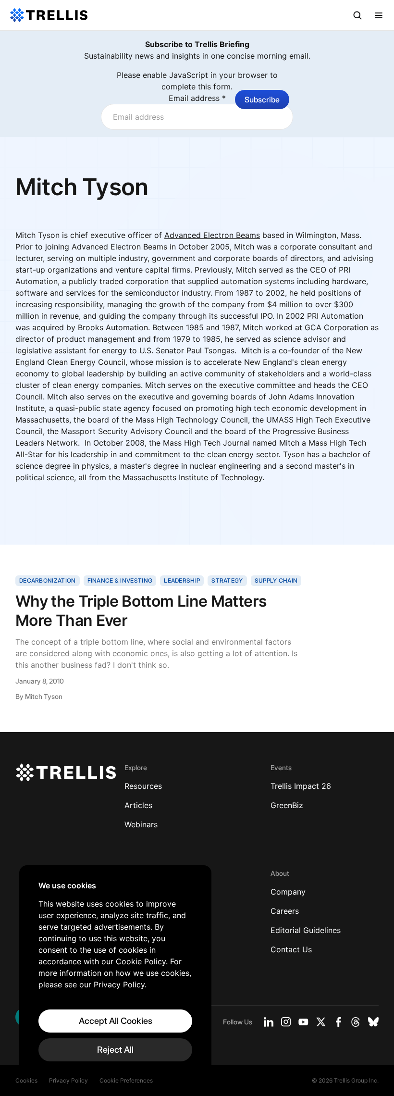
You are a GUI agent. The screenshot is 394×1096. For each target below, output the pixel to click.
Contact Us (291, 949)
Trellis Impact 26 (301, 786)
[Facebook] (338, 1022)
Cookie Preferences (126, 1080)
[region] (115, 971)
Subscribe (262, 99)
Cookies (26, 1080)
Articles (138, 805)
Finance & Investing (120, 580)
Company (288, 892)
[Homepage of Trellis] (65, 772)
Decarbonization (47, 580)
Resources (143, 786)
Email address (197, 98)
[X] (321, 1022)
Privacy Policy (68, 1080)
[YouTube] (303, 1022)
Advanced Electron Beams (212, 235)
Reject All (115, 1050)
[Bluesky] (373, 1022)
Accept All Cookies (115, 1021)
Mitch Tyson (43, 696)
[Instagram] (286, 1022)
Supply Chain (276, 580)
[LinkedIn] (268, 1022)
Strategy (227, 580)
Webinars (141, 824)
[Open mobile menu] (378, 15)
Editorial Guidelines (306, 930)
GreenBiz (287, 805)
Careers (285, 911)
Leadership (182, 580)
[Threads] (355, 1022)
